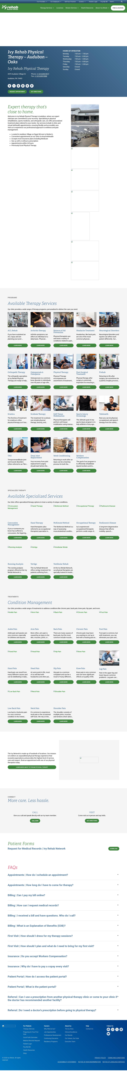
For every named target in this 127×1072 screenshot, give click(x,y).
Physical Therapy (60, 372)
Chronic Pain (82, 629)
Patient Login (93, 1)
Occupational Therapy (86, 523)
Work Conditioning (61, 456)
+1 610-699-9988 (41, 76)
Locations (59, 8)
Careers (81, 1)
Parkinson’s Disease (107, 523)
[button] (121, 1)
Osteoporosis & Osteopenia (37, 373)
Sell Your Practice (70, 1)
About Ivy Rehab (101, 8)
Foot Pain (103, 629)
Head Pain (35, 668)
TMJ (10, 456)
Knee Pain (80, 668)
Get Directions (36, 91)
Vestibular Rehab (60, 564)
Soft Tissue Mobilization (59, 415)
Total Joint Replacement (36, 457)
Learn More (18, 345)
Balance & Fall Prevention (59, 331)
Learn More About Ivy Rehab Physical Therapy (32, 767)
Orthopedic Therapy (16, 372)
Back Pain (57, 629)
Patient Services (71, 8)
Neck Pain (35, 708)
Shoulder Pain (59, 708)
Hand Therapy (37, 523)
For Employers (55, 1)
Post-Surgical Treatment (82, 373)
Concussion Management (13, 524)
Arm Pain (35, 629)
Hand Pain (12, 668)
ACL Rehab (12, 330)
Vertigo (34, 564)
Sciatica (11, 414)
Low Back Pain (14, 708)
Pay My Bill (104, 1)
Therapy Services (46, 8)
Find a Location (118, 8)
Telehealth (103, 414)
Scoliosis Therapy (38, 414)
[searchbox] (116, 1)
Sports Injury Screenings (82, 415)
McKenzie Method (61, 523)
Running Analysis (15, 564)
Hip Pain (57, 668)
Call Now (35, 820)
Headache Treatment (85, 330)
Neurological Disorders (109, 330)
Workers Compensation (82, 457)
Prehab (102, 372)
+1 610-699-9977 (43, 74)
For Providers (41, 1)
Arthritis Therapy (38, 330)
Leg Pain (103, 669)
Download (113, 848)
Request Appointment (17, 91)
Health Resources (87, 8)
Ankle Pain (12, 629)
